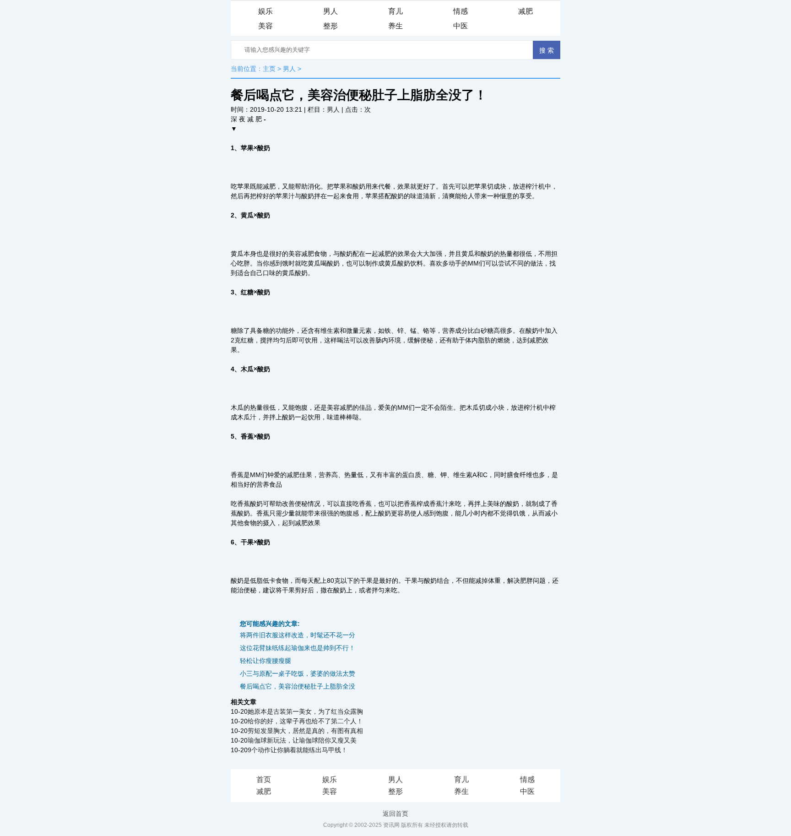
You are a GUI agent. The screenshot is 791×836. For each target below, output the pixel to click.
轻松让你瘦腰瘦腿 (265, 660)
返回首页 (395, 813)
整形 (330, 26)
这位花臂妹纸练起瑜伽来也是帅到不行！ (297, 647)
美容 (265, 26)
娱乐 (265, 11)
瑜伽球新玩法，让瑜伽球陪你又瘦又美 (302, 740)
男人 (330, 11)
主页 (269, 68)
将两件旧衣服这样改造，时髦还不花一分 (297, 635)
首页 (263, 779)
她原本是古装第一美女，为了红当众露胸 (305, 711)
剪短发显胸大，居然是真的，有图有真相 (305, 730)
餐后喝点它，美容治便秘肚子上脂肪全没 (297, 686)
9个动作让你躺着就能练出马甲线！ (297, 750)
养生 (395, 26)
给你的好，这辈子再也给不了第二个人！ (305, 721)
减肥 (525, 11)
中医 (460, 26)
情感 (460, 11)
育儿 (395, 11)
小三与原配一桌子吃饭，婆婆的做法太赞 (297, 673)
